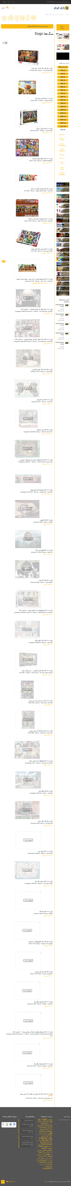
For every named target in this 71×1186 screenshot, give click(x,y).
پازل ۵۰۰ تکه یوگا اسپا (46, 791)
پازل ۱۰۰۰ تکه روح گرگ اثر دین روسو (41, 731)
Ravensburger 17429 (60, 334)
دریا (40, 1140)
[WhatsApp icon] (14, 2)
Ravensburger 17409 (60, 343)
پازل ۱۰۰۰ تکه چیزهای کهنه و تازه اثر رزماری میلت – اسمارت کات (32, 1032)
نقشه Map (41, 1155)
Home (67, 14)
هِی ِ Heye (61, 158)
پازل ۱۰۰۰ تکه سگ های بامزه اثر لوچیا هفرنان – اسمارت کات (34, 339)
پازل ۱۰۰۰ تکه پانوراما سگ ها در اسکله (40, 219)
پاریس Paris (45, 1157)
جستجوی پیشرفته (64, 27)
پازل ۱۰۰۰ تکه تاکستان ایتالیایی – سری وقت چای (37, 670)
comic (49, 1124)
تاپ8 (46, 1182)
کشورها (44, 1160)
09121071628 (50, 2)
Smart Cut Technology (44, 1126)
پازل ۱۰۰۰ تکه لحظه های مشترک (42, 158)
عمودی (49, 1150)
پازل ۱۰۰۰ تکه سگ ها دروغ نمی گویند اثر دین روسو (36, 1094)
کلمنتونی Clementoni (62, 150)
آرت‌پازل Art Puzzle (45, 1127)
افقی (50, 1133)
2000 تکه (43, 1122)
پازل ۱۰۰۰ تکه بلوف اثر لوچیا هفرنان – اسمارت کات (37, 309)
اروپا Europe (43, 1131)
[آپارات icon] (4, 2)
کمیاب (50, 1164)
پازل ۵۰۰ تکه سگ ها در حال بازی (42, 68)
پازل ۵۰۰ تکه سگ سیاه (45, 821)
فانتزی (39, 1150)
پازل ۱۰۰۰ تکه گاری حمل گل (44, 98)
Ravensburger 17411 (60, 315)
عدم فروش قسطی (29, 1120)
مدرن (44, 1152)
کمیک (46, 1165)
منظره (40, 1152)
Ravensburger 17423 (60, 306)
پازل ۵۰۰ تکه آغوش (46, 520)
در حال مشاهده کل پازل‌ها (45, 1138)
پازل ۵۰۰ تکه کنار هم (46, 580)
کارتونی (42, 1159)
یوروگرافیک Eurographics (62, 174)
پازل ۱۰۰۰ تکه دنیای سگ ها (44, 881)
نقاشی (47, 1154)
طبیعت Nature (47, 1148)
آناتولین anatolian (48, 1130)
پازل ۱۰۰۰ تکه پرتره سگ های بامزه (42, 249)
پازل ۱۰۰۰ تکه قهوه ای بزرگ (44, 550)
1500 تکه (49, 1122)
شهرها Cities (43, 1146)
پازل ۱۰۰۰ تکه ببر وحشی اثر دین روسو (41, 701)
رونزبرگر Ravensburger (62, 144)
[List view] (3, 43)
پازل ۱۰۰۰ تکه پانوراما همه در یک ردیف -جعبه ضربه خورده (34, 279)
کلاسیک (39, 1161)
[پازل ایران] (61, 8)
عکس (44, 1150)
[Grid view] (6, 43)
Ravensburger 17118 (60, 324)
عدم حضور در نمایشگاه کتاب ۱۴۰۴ (28, 1131)
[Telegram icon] (6, 2)
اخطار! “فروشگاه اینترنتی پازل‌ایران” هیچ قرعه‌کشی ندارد (27, 1144)
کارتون (46, 1159)
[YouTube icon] (11, 2)
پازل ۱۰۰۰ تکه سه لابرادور (45, 399)
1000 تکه (42, 1120)
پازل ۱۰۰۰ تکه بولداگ (46, 911)
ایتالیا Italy (44, 1134)
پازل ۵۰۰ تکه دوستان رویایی (44, 972)
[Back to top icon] (3, 1182)
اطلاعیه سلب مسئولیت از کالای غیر (27, 1125)
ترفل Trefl (61, 155)
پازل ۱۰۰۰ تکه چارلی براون (44, 128)
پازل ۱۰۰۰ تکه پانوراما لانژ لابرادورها (42, 490)
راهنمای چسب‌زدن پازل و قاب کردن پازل (63, 41)
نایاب (51, 1155)
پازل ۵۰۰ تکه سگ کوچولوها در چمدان (41, 941)
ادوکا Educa (62, 135)
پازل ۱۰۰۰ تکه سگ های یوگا (44, 640)
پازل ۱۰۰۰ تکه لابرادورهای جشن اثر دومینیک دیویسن (36, 460)
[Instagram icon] (9, 2)
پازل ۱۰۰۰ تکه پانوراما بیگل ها (43, 1002)
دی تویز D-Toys (61, 163)
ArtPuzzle (44, 1124)
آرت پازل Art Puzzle (62, 139)
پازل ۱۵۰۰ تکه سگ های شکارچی (42, 369)
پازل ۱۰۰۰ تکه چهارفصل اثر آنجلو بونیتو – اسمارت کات (36, 610)
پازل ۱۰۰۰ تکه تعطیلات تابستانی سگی (41, 761)
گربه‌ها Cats (42, 1164)
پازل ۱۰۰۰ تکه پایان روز (45, 851)
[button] (27, 26)
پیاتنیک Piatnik (62, 168)
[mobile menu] (13, 7)
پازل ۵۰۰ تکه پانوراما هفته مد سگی (42, 189)
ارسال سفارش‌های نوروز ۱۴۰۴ (27, 1137)
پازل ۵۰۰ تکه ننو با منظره (45, 430)
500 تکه (49, 1120)
